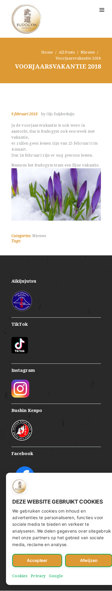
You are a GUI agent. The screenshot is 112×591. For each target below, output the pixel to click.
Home (47, 52)
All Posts (67, 52)
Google (56, 576)
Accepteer (37, 560)
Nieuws (88, 52)
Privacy (38, 576)
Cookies (19, 576)
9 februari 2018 (24, 114)
